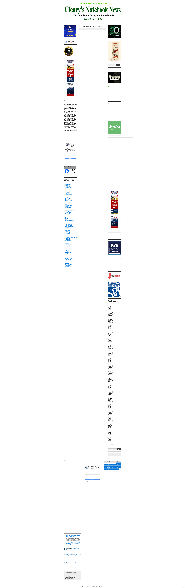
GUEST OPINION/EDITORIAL (69, 228)
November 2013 (110, 372)
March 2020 (110, 349)
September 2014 (110, 368)
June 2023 (109, 333)
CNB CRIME (66, 201)
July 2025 (109, 316)
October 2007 (110, 434)
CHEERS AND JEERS (68, 198)
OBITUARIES (67, 243)
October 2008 (110, 423)
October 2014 (110, 367)
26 (109, 469)
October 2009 (110, 413)
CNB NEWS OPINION (68, 202)
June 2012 (109, 387)
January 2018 (110, 355)
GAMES (66, 219)
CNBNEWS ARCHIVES (68, 203)
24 (104, 469)
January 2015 (110, 364)
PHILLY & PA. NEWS (68, 249)
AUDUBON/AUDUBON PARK (69, 188)
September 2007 (110, 435)
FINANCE (66, 216)
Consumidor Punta (68, 208)
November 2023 (110, 332)
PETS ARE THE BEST (68, 247)
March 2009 (110, 419)
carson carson (66, 122)
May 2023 (109, 334)
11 (107, 466)
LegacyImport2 (67, 233)
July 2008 (109, 426)
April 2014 (109, 370)
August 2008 (110, 425)
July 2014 (109, 369)
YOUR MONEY (67, 266)
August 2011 (110, 394)
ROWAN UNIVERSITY (68, 252)
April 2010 (109, 408)
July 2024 (109, 326)
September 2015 (110, 357)
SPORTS (66, 256)
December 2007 (110, 432)
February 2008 (110, 430)
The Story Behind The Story (69, 259)
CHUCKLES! (67, 199)
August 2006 (110, 443)
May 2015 (109, 361)
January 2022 (110, 343)
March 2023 (110, 336)
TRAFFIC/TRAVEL (68, 260)
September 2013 (110, 374)
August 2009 (110, 415)
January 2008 (110, 431)
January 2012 (110, 390)
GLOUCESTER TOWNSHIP (69, 226)
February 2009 (110, 420)
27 (112, 469)
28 (114, 469)
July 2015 (109, 359)
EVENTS (66, 215)
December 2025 (110, 311)
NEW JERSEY (67, 241)
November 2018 (110, 353)
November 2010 (110, 402)
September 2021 (110, 345)
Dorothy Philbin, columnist (69, 211)
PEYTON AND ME (67, 248)
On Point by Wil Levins (68, 244)
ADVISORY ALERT (68, 184)
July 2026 (109, 305)
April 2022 (109, 340)
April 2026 (109, 308)
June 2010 (109, 406)
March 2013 (110, 379)
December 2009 (110, 411)
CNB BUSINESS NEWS (68, 200)
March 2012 (110, 389)
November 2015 (110, 356)
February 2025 (110, 320)
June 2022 (109, 338)
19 (109, 467)
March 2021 (110, 347)
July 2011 (109, 395)
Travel (66, 261)
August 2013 (110, 375)
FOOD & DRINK (67, 218)
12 (109, 466)
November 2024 (110, 323)
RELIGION (66, 251)
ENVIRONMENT (67, 214)
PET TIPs (66, 246)
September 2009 (110, 414)
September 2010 (110, 403)
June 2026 (109, 306)
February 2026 (110, 310)
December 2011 (110, 391)
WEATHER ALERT (67, 262)
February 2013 (110, 380)
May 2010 (109, 407)
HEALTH (66, 229)
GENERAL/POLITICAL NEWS (69, 220)
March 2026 (110, 309)
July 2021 (109, 346)
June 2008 (109, 427)
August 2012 (110, 385)
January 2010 (110, 410)
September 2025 (110, 314)
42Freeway (66, 183)
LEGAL (66, 234)
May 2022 (109, 339)
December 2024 (110, 322)
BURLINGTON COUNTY (68, 194)
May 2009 (109, 417)
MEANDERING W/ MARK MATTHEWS (71, 237)
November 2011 (110, 392)
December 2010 (110, 401)
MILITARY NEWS (67, 238)
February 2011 (110, 399)
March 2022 (110, 341)
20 (112, 467)
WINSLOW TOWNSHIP (68, 264)
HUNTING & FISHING (68, 231)
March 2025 (110, 319)
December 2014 (110, 365)
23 (119, 467)
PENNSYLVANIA (67, 245)
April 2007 (109, 439)
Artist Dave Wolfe (67, 186)
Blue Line (66, 191)
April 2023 (109, 335)
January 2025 (110, 321)
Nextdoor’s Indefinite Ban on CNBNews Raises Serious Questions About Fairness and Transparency (70, 108)
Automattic (101, 586)
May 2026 (109, 307)
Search (109, 63)
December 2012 (110, 382)
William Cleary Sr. (67, 114)
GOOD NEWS (67, 227)
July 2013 (109, 376)
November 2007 (110, 433)
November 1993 (110, 444)
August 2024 (110, 325)
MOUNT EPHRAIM (68, 240)
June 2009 (109, 416)
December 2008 (110, 422)
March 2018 (110, 354)
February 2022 (110, 342)
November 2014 (110, 366)
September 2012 (110, 384)
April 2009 (109, 418)
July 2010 (109, 405)
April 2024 (109, 329)
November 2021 (110, 344)
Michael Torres (66, 132)
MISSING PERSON (67, 239)
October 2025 (110, 313)
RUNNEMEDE (67, 253)
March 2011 (110, 398)
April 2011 (109, 397)
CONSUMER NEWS (68, 207)
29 (117, 469)
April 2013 (109, 378)
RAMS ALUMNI (67, 250)
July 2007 (109, 436)
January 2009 (110, 421)
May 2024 (109, 328)
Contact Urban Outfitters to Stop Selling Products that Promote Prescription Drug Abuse (70, 115)
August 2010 (110, 404)
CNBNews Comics (67, 204)
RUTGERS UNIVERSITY (68, 254)
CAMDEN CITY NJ (67, 195)
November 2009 (110, 412)
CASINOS (66, 197)
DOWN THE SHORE (68, 212)
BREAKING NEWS (67, 192)
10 (104, 466)
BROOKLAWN (67, 193)
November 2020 (110, 348)
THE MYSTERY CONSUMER (69, 258)
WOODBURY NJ (67, 265)
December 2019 (110, 351)
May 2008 (109, 428)
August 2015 (110, 358)
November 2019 (110, 352)
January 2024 (110, 331)
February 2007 (110, 441)
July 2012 (109, 386)
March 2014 (110, 371)
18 (107, 467)
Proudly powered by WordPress (87, 586)
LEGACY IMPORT (67, 232)
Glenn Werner (66, 104)
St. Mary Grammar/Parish (69, 257)
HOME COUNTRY (67, 230)
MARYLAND (67, 236)
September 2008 (110, 424)
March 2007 (110, 440)
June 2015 (109, 360)
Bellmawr (66, 190)
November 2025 (110, 312)
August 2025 (110, 315)
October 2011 (110, 393)
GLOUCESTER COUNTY (68, 225)
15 (117, 466)
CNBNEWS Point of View (68, 205)
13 (112, 466)
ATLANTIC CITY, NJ (68, 187)
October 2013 (110, 373)
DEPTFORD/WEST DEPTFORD (69, 210)
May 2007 (109, 438)
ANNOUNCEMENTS (68, 185)
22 (117, 467)
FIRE (65, 217)
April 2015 (109, 362)
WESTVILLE (67, 263)
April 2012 (109, 388)
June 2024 (109, 327)
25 (107, 469)
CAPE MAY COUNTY (68, 196)
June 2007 (109, 437)
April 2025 (109, 318)
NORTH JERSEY (67, 242)
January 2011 (110, 400)
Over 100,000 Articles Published (92, 3)
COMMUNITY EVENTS (68, 206)
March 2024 (110, 330)
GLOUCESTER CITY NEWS (69, 224)
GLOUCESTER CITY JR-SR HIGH (70, 223)
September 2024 (110, 324)
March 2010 (110, 409)
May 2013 (109, 377)
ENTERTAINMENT (67, 213)
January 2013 (110, 381)
